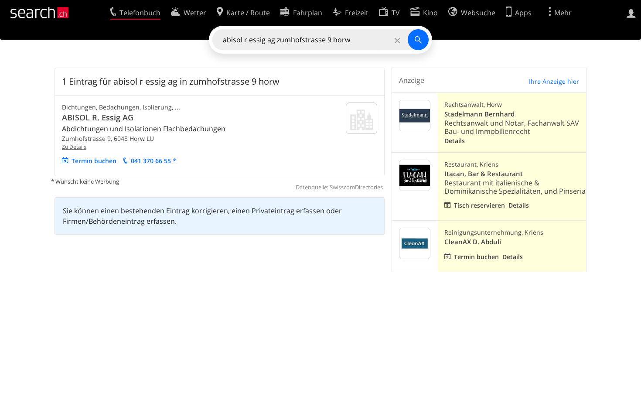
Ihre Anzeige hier (554, 81)
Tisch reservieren (479, 205)
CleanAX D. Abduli (472, 241)
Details (454, 141)
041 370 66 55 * (153, 161)
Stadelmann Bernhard (479, 114)
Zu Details (74, 146)
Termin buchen (94, 161)
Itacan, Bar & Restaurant (483, 173)
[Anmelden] (631, 12)
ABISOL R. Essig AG (97, 117)
